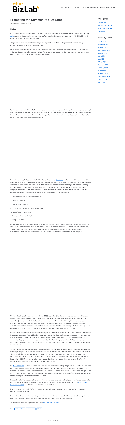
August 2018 (102, 79)
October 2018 (103, 74)
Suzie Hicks (15, 23)
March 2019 (102, 62)
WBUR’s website (18, 366)
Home (49, 421)
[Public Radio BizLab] (26, 7)
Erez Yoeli (59, 180)
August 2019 (102, 53)
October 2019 (103, 47)
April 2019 (101, 59)
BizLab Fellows (19, 409)
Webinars (77, 7)
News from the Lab (108, 7)
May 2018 (101, 82)
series (12, 36)
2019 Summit (65, 7)
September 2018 (104, 76)
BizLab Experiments (91, 7)
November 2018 (103, 71)
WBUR (39, 409)
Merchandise (31, 409)
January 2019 (103, 68)
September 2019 (104, 50)
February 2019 (103, 65)
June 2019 (102, 56)
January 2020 (103, 41)
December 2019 (103, 44)
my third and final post (51, 403)
